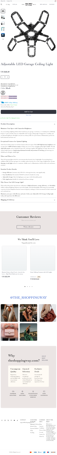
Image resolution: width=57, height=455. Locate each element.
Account (41, 432)
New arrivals (43, 4)
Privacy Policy (42, 430)
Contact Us (9, 1)
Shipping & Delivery (34, 424)
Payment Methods (34, 428)
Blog (40, 424)
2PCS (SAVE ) (5, 96)
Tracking (32, 432)
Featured (51, 4)
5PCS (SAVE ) (5, 98)
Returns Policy (33, 426)
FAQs (31, 430)
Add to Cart (28, 112)
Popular (15, 4)
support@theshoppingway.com (27, 422)
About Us (3, 1)
